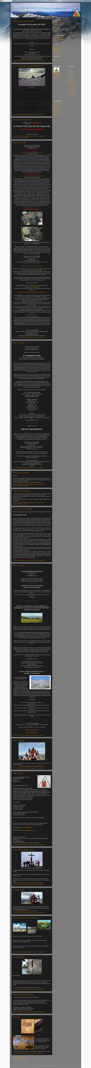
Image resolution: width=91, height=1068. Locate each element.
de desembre (72, 82)
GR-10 (55, 116)
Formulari (56, 30)
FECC (55, 61)
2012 (69, 73)
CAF (55, 58)
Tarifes (55, 31)
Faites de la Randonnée (18, 957)
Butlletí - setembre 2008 (19, 565)
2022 (69, 68)
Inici (38, 1057)
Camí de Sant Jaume (58, 112)
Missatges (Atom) (23, 1060)
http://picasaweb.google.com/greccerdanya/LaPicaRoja (25, 910)
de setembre (72, 91)
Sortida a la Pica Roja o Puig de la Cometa (23, 994)
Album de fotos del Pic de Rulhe (21, 472)
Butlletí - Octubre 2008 (18, 342)
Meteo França (57, 51)
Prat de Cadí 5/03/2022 (59, 39)
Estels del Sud (57, 106)
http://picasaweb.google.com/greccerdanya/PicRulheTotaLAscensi (27, 482)
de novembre (72, 87)
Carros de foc (57, 108)
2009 (69, 78)
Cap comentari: (41, 60)
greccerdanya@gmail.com (34, 287)
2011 (69, 75)
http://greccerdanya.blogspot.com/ (27, 830)
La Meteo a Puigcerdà (58, 46)
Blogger (54, 1065)
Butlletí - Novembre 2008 (19, 142)
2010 (69, 77)
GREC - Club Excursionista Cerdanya (37, 6)
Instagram (56, 40)
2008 (69, 80)
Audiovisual (26, 137)
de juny (71, 96)
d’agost (71, 93)
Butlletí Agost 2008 (17, 773)
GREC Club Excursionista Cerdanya (58, 74)
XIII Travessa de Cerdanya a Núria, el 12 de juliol (25, 918)
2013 (69, 71)
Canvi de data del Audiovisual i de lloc (22, 119)
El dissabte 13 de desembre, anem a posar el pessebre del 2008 (28, 66)
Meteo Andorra (57, 49)
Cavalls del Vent (57, 104)
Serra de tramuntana (58, 111)
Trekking (25, 503)
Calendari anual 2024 (58, 22)
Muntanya (26, 485)
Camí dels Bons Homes (59, 103)
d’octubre (72, 89)
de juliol (71, 95)
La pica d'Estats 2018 (58, 37)
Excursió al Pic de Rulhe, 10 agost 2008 (22, 509)
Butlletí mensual (57, 24)
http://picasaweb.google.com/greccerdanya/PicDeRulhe (32, 766)
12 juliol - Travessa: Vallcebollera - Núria (23, 849)
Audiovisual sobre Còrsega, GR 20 (21, 491)
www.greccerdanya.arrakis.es (31, 729)
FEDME (55, 60)
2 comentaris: (41, 1011)
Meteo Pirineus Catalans (59, 52)
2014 (69, 69)
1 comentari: (40, 467)
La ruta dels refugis (58, 109)
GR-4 (55, 114)
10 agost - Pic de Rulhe (18, 740)
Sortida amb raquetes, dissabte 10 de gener (23, 21)
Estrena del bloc (17, 1017)
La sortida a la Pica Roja (19, 889)
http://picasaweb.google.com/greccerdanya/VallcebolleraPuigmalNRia (28, 882)
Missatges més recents (19, 1057)
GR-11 (55, 117)
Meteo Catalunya (57, 48)
